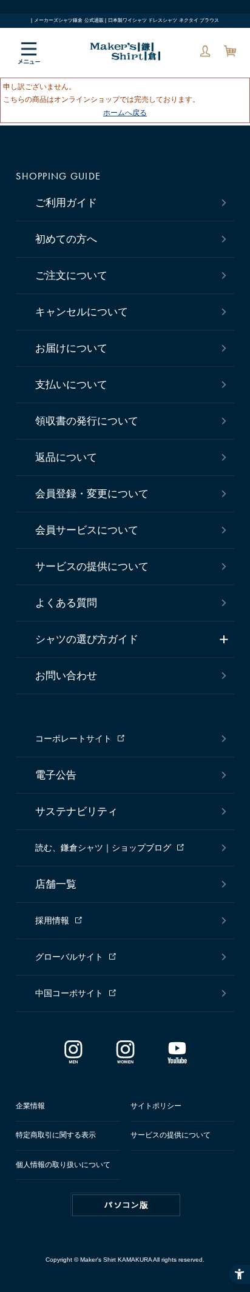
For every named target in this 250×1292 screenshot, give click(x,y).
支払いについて (71, 384)
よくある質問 (66, 603)
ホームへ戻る (125, 113)
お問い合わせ (66, 675)
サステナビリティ (76, 811)
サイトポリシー (155, 1106)
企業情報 (30, 1106)
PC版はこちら (126, 1205)
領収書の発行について (86, 421)
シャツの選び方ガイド (86, 639)
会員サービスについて (86, 530)
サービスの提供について (92, 566)
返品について (66, 457)
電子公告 (55, 775)
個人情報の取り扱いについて (63, 1164)
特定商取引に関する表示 (56, 1135)
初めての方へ (66, 239)
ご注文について (71, 275)
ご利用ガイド (66, 202)
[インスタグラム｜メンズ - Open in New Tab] (73, 1058)
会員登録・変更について (92, 493)
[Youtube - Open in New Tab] (176, 1058)
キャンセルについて (81, 312)
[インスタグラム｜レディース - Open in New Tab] (124, 1058)
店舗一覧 (55, 884)
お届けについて (71, 348)
